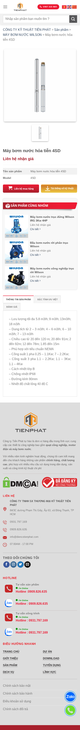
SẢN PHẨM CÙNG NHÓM (29, 205)
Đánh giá (11, 307)
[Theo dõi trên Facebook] (6, 564)
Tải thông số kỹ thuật (62, 188)
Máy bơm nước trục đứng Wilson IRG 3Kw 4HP (52, 218)
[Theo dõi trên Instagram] (13, 564)
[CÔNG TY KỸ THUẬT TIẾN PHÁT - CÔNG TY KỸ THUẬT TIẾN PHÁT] (20, 7)
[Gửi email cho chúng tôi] (27, 564)
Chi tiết (34, 229)
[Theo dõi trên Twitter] (20, 564)
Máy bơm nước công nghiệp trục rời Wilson (52, 270)
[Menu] (5, 6)
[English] (69, 6)
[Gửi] (73, 19)
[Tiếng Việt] (64, 6)
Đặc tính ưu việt (47, 299)
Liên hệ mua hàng (24, 188)
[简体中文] (74, 6)
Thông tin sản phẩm (18, 299)
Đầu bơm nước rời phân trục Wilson (49, 244)
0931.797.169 (38, 620)
